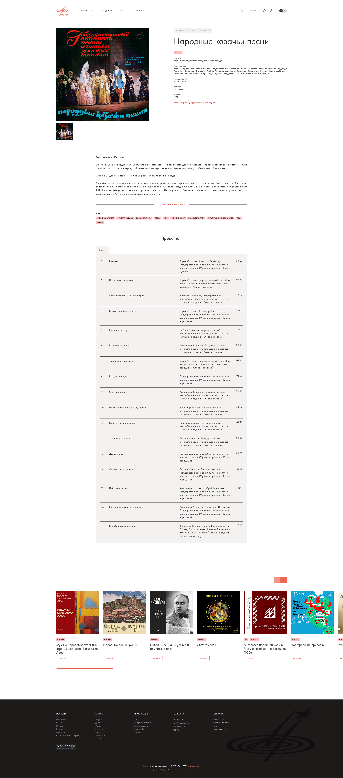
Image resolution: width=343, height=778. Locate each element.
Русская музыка (125, 218)
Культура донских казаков (220, 218)
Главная (180, 30)
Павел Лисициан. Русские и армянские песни (169, 647)
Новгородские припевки (308, 645)
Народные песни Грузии (120, 645)
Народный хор (178, 218)
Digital (178, 53)
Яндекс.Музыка (181, 102)
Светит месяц (206, 645)
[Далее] (283, 580)
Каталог (192, 30)
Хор (165, 218)
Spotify (207, 102)
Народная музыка (105, 218)
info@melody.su (219, 729)
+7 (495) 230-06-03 (221, 722)
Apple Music (196, 102)
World (100, 222)
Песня (157, 218)
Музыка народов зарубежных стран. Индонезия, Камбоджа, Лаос (77, 648)
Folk (239, 218)
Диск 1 (102, 250)
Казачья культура (196, 218)
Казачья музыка (143, 218)
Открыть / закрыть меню (92, 10)
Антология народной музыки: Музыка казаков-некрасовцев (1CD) (265, 648)
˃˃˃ (214, 102)
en (251, 11)
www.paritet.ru (194, 766)
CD (246, 640)
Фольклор (205, 30)
